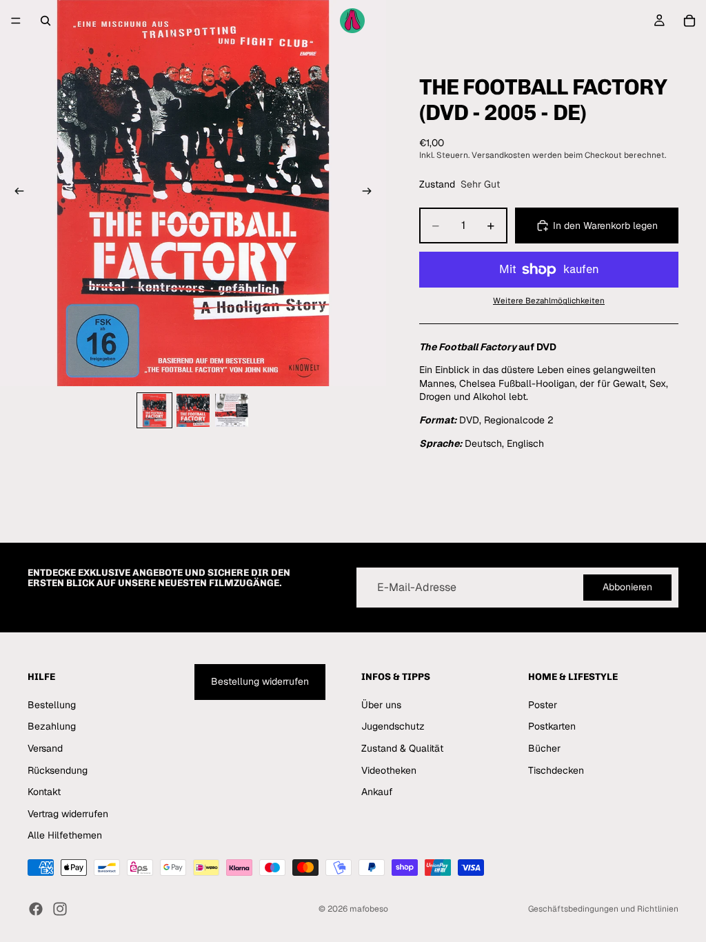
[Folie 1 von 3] (154, 410)
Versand (45, 748)
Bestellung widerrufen (260, 681)
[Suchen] (45, 21)
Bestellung (52, 705)
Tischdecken (556, 770)
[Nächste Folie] (371, 193)
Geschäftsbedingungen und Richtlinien (603, 908)
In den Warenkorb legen (605, 225)
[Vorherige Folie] (15, 193)
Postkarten (552, 726)
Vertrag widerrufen (68, 814)
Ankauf (377, 791)
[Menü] (16, 21)
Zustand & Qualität (402, 748)
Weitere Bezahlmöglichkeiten (549, 300)
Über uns (381, 705)
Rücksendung (58, 770)
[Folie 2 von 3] (193, 410)
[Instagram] (60, 909)
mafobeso (369, 908)
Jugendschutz (393, 726)
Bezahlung (52, 726)
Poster (542, 705)
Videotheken (388, 770)
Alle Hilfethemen (65, 835)
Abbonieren (627, 587)
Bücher (544, 748)
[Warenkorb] (689, 21)
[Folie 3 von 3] (231, 410)
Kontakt (44, 791)
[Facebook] (36, 909)
